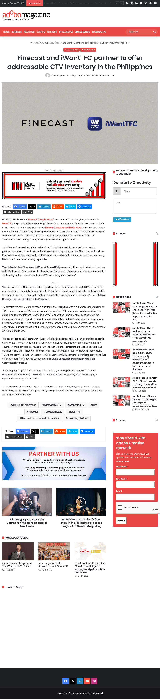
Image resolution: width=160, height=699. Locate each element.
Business (17, 32)
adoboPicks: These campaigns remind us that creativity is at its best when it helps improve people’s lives (144, 311)
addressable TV (52, 404)
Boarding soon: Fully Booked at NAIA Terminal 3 (53, 565)
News (6, 32)
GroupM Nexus (54, 411)
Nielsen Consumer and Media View (40, 418)
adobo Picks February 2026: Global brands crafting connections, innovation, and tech (145, 382)
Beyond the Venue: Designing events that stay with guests (70, 3)
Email (119, 491)
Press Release (88, 49)
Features (29, 32)
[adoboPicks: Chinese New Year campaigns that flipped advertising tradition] (121, 400)
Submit (121, 520)
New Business (46, 43)
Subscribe (84, 32)
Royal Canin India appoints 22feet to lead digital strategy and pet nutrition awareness (90, 568)
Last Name (122, 478)
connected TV (76, 404)
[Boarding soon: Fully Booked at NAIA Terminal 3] (54, 551)
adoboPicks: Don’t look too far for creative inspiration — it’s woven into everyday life (143, 334)
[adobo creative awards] (54, 186)
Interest (52, 32)
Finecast (33, 411)
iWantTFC (75, 411)
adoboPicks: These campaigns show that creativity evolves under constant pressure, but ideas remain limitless (143, 359)
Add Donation (122, 219)
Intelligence (66, 32)
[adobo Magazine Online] (26, 15)
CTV (94, 404)
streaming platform (77, 418)
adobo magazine (58, 76)
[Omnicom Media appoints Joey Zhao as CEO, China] (18, 551)
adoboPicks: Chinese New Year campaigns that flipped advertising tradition (144, 401)
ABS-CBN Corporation (24, 404)
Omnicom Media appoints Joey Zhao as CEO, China (17, 565)
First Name (122, 466)
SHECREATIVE (99, 32)
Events (41, 32)
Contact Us (62, 693)
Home (35, 43)
